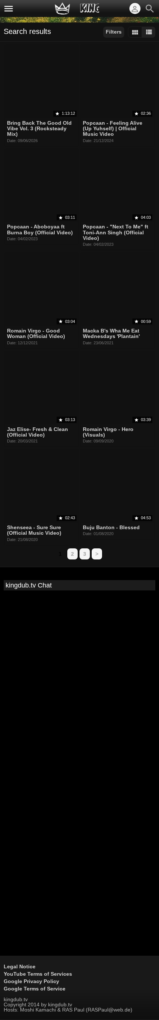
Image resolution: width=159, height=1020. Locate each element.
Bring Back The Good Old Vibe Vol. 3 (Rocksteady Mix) (39, 128)
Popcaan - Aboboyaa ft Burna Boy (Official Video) (40, 229)
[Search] (149, 8)
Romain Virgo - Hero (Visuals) (108, 432)
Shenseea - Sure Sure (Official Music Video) (34, 530)
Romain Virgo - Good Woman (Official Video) (36, 333)
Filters (114, 32)
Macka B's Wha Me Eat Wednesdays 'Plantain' (111, 333)
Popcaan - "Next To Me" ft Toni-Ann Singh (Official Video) (115, 232)
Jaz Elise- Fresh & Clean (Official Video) (37, 432)
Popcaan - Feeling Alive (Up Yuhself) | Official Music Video (112, 128)
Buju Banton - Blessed (111, 527)
